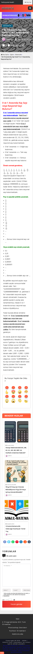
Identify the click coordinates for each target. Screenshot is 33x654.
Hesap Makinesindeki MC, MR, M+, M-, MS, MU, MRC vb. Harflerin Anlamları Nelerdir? (16, 450)
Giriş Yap (28, 2)
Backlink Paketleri (10, 645)
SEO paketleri (10, 647)
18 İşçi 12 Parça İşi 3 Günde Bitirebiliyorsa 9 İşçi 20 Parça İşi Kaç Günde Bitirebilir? (16, 489)
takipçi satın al (9, 649)
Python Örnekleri (17, 631)
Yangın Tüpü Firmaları (20, 650)
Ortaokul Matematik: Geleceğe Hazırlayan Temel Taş (15, 528)
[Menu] (30, 8)
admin (10, 455)
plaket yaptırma (23, 647)
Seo (17, 619)
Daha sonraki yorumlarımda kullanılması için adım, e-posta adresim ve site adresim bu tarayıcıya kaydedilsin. (17, 595)
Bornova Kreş (16, 652)
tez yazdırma (21, 649)
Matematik (7, 26)
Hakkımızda (17, 634)
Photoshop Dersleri (17, 628)
